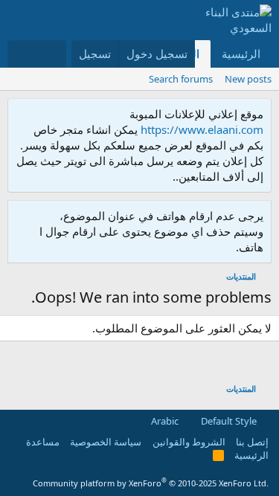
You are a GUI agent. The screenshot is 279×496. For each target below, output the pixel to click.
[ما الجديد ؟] (50, 54)
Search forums (181, 79)
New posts (248, 79)
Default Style (230, 421)
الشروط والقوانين (189, 441)
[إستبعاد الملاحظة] (22, 114)
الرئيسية (241, 53)
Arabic (166, 421)
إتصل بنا (252, 441)
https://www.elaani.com (202, 129)
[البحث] (21, 54)
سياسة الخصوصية (105, 441)
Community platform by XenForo (151, 483)
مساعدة (43, 441)
